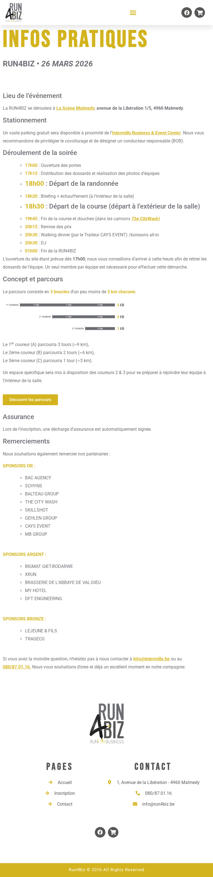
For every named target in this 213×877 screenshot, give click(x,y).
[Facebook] (186, 12)
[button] (133, 12)
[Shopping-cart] (199, 12)
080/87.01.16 (16, 667)
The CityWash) (145, 218)
